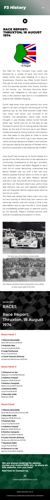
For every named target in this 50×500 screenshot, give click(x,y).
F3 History (15, 7)
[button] (43, 7)
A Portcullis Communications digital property (25, 495)
